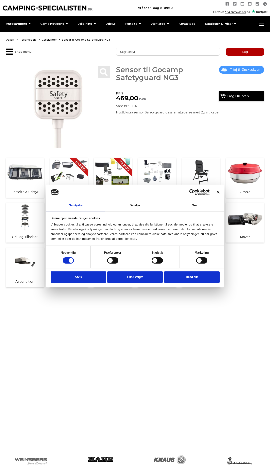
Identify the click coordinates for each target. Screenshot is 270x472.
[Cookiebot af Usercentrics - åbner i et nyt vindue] (192, 192)
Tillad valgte (135, 277)
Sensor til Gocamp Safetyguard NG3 (86, 39)
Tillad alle (191, 277)
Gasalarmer (49, 39)
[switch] (112, 260)
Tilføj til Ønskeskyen (245, 69)
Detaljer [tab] (135, 205)
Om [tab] (194, 205)
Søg (245, 52)
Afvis (78, 277)
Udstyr (10, 39)
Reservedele (28, 39)
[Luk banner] (218, 192)
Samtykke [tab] (76, 205)
